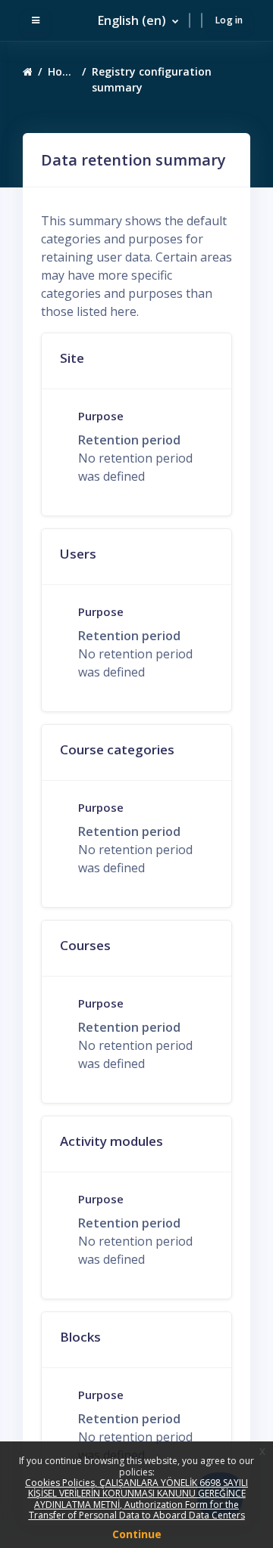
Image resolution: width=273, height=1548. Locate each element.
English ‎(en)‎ (133, 20)
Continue (137, 1534)
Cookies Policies (60, 1482)
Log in (229, 20)
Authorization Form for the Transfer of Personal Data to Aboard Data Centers (137, 1510)
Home (62, 71)
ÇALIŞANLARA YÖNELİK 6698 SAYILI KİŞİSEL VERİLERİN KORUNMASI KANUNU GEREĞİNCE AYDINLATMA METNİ (138, 1493)
